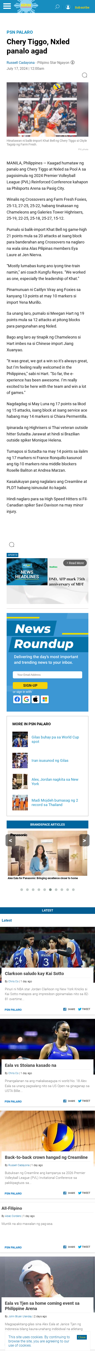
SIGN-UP (30, 685)
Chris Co (13, 981)
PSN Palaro (20, 32)
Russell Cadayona (21, 63)
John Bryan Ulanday (20, 1316)
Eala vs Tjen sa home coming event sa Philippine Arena (42, 1306)
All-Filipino (12, 1208)
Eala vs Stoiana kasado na (30, 1065)
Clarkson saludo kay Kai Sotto (34, 973)
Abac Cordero (13, 1216)
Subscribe (82, 7)
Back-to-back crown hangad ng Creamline (46, 1157)
